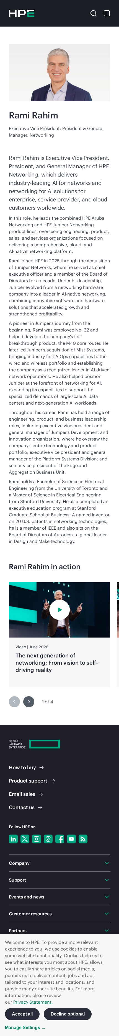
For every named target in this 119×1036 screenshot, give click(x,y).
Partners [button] (18, 930)
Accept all (22, 1014)
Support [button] (17, 880)
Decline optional (68, 1014)
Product (28, 781)
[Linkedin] (13, 839)
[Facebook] (59, 839)
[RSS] (83, 839)
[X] (24, 839)
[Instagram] (36, 839)
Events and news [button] (26, 897)
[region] (59, 635)
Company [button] (19, 863)
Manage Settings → (25, 1027)
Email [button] (22, 794)
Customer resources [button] (30, 913)
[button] (93, 13)
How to (22, 767)
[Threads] (48, 839)
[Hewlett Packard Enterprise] (21, 13)
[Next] (28, 701)
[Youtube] (71, 839)
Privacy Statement (32, 1002)
